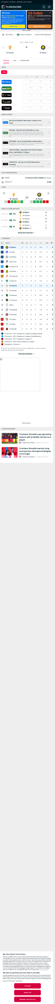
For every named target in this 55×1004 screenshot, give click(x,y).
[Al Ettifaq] (7, 257)
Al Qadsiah (13, 276)
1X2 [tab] (4, 72)
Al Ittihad (12, 271)
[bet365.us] (7, 88)
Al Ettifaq (12, 257)
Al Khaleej (13, 295)
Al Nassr (43, 53)
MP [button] (22, 243)
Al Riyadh (13, 329)
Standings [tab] (24, 60)
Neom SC (13, 262)
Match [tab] (6, 60)
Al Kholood (13, 266)
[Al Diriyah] (7, 290)
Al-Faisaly (13, 314)
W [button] (27, 243)
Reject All (27, 992)
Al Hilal (12, 252)
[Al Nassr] (7, 247)
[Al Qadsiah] (7, 276)
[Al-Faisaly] (7, 314)
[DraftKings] (7, 101)
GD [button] (47, 243)
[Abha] (7, 305)
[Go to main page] (13, 7)
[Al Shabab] (7, 309)
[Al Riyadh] (7, 329)
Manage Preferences (27, 999)
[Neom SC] (7, 261)
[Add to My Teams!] (3, 47)
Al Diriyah (13, 290)
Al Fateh (12, 324)
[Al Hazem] (7, 285)
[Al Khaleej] (7, 295)
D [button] (31, 243)
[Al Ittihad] (7, 271)
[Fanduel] (7, 82)
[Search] (44, 7)
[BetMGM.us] (7, 95)
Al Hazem (10, 53)
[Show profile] (10, 47)
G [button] (40, 243)
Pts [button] (52, 243)
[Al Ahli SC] (7, 281)
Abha (11, 305)
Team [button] (7, 243)
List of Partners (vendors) (13, 981)
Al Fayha (12, 319)
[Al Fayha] (7, 319)
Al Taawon (13, 300)
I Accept (27, 986)
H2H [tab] (14, 60)
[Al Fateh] (7, 324)
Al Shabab (13, 310)
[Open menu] (49, 7)
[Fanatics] (7, 108)
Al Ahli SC (13, 281)
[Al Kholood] (7, 266)
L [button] (35, 243)
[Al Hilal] (7, 252)
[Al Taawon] (7, 300)
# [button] (1, 243)
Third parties (44, 969)
